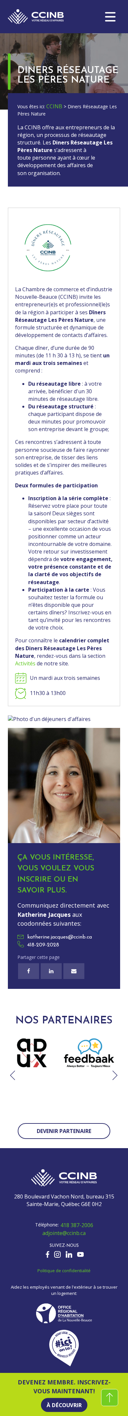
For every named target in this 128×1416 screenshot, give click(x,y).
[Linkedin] (51, 971)
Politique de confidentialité (64, 1271)
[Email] (73, 971)
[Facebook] (28, 971)
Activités (25, 663)
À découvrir (64, 1405)
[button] (110, 17)
